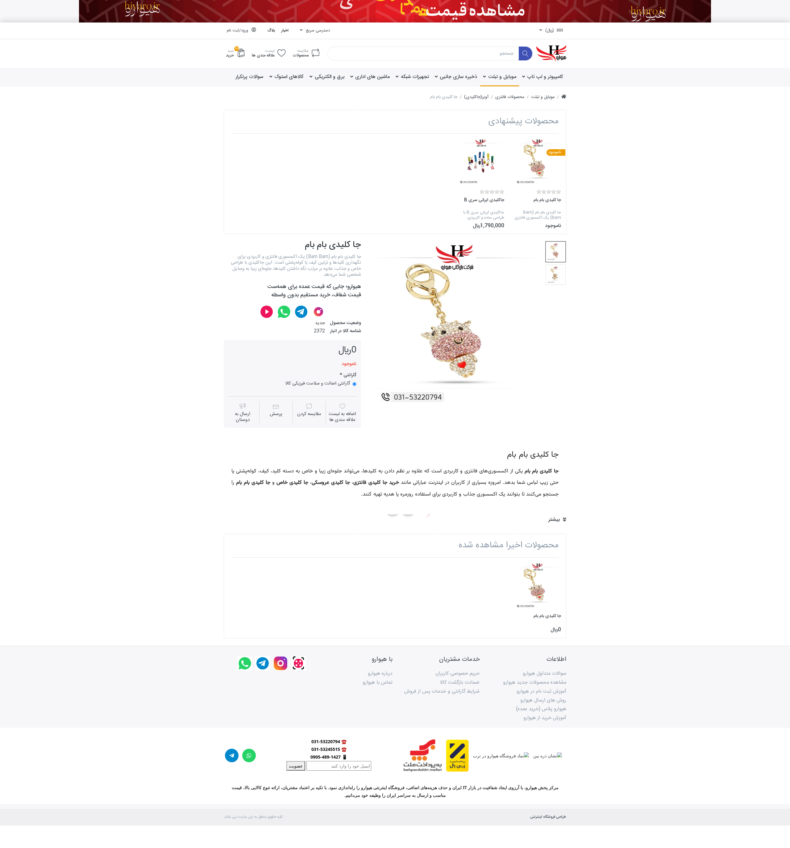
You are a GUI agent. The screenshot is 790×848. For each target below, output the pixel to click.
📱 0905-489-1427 (328, 757)
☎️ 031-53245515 (329, 749)
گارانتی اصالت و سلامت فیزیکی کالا (317, 384)
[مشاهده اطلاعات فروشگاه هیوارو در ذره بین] (545, 755)
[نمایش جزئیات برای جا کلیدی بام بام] (537, 161)
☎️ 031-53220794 (329, 741)
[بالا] (563, 97)
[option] (537, 183)
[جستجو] (526, 53)
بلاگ (271, 30)
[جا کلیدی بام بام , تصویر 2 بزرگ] (556, 275)
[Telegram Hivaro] (301, 311)
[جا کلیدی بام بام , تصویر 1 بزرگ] (556, 251)
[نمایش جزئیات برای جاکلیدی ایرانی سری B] (480, 161)
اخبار (285, 30)
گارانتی (349, 375)
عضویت (296, 766)
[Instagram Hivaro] (318, 311)
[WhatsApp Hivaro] (283, 311)
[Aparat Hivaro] (266, 311)
